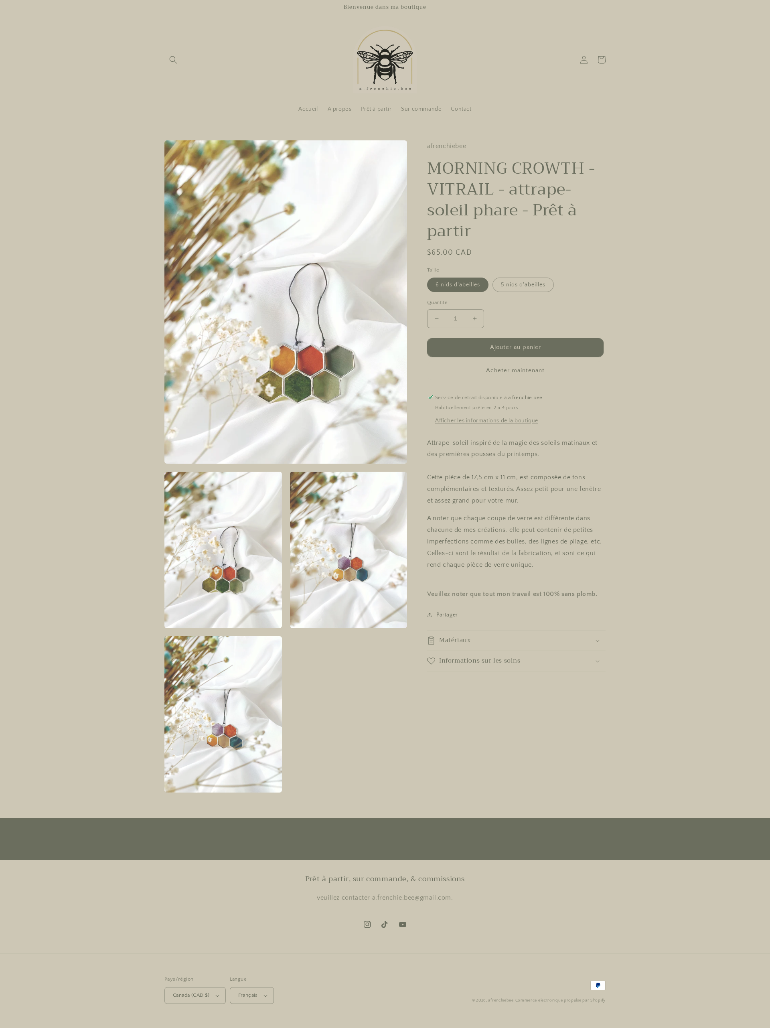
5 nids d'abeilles (523, 285)
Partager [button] (447, 615)
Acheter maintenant (515, 370)
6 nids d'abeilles (458, 285)
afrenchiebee (500, 1000)
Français (248, 995)
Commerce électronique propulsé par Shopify (560, 1000)
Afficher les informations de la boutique (486, 420)
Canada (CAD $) (191, 995)
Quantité (437, 302)
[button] (173, 60)
